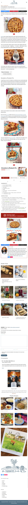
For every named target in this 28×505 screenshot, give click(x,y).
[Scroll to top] (26, 502)
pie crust (7, 114)
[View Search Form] (26, 2)
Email (16, 349)
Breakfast (4, 493)
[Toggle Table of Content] (10, 72)
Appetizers (4, 491)
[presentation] (7, 271)
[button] (1, 169)
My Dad (2, 36)
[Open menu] (1, 2)
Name (2, 349)
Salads (3, 495)
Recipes (3, 483)
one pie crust (7, 201)
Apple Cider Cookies (5, 317)
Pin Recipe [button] (23, 177)
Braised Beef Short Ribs (4, 426)
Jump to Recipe (3, 9)
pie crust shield (12, 137)
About (3, 480)
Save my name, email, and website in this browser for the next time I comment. (13, 352)
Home (2, 5)
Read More (14, 393)
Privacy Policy (4, 486)
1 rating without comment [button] (14, 327)
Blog (3, 482)
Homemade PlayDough (6, 300)
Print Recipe (6, 177)
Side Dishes (4, 497)
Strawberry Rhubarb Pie (7, 73)
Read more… (20, 255)
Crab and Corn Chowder (18, 426)
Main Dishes (4, 494)
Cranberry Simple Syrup (20, 300)
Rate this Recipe (14, 177)
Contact (3, 484)
